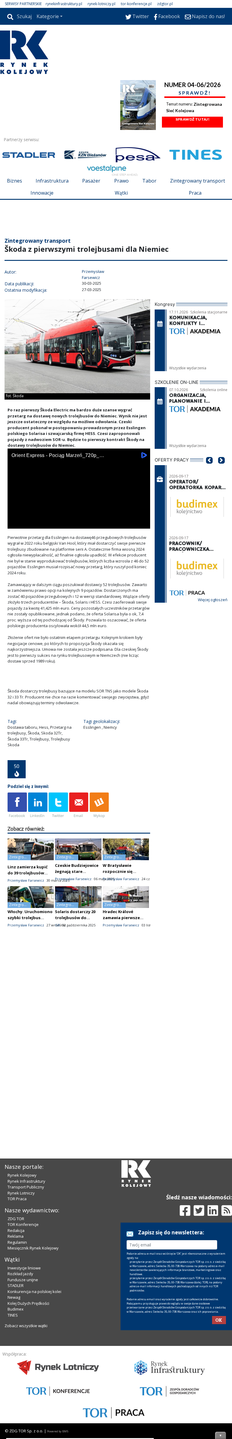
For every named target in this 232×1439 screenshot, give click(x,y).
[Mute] (47, 559)
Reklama (16, 1339)
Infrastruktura (52, 180)
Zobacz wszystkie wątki (26, 1428)
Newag (14, 1400)
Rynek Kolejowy (22, 1278)
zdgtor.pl (165, 3)
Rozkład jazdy (20, 1376)
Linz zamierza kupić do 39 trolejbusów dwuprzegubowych (28, 909)
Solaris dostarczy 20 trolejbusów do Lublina (75, 954)
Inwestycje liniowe (24, 1370)
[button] (209, 505)
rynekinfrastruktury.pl (64, 3)
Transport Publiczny (26, 1289)
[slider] (79, 552)
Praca (195, 193)
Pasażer (91, 180)
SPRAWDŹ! (195, 93)
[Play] (15, 559)
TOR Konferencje (23, 1327)
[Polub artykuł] (17, 842)
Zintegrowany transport (197, 180)
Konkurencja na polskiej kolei (34, 1394)
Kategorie (48, 16)
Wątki (121, 193)
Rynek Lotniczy (21, 1295)
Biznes (14, 180)
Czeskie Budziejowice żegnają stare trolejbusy (76, 907)
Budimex (16, 1412)
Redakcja (16, 1333)
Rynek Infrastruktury (26, 1284)
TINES (13, 1418)
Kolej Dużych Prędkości (28, 1406)
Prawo (121, 180)
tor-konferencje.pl (136, 3)
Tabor (149, 180)
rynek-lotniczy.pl (101, 3)
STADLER (16, 1388)
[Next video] (31, 559)
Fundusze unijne (23, 1382)
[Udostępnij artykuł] (37, 842)
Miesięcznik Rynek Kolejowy (33, 1350)
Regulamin (17, 1345)
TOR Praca (17, 1301)
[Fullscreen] (142, 559)
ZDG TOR (16, 1321)
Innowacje (42, 193)
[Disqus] (79, 1075)
